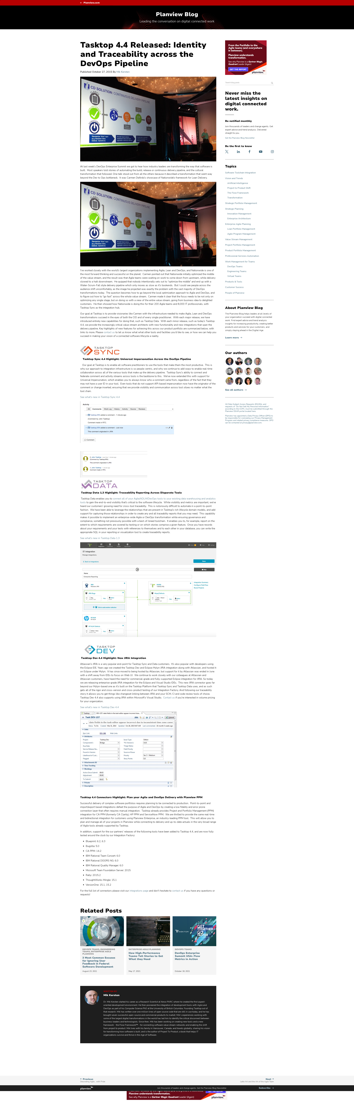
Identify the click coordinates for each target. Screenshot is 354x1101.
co (173, 890)
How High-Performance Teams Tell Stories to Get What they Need (146, 954)
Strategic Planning (234, 209)
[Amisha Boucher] (239, 384)
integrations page (139, 890)
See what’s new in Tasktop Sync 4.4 (100, 397)
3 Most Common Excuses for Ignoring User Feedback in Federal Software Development (98, 958)
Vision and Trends (234, 178)
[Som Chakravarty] (239, 365)
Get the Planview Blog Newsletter (240, 138)
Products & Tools (233, 281)
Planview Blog (177, 14)
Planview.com (92, 3)
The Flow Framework (238, 193)
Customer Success (234, 287)
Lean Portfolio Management (241, 229)
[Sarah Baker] (239, 374)
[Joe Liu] (248, 365)
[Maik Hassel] (230, 365)
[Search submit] (272, 83)
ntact (177, 890)
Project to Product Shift (239, 188)
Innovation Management (239, 213)
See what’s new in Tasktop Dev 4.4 (99, 707)
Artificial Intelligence (237, 183)
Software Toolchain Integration (240, 172)
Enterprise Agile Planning (238, 224)
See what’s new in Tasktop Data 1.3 (100, 538)
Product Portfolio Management (240, 250)
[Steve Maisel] (230, 384)
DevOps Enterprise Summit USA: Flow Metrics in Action (187, 954)
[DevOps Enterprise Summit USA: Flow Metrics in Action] (194, 931)
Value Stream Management (238, 239)
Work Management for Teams (240, 261)
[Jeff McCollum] (248, 374)
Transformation (235, 197)
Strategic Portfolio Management (241, 203)
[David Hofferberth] (257, 384)
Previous (92, 1080)
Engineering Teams (236, 271)
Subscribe (266, 1088)
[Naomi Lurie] (248, 384)
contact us (109, 332)
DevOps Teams (235, 266)
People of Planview (234, 293)
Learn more (233, 337)
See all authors (234, 390)
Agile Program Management (241, 234)
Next (257, 1080)
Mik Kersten (123, 72)
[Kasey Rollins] (257, 374)
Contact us (169, 697)
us (181, 890)
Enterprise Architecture (239, 218)
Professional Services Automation (242, 256)
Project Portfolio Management (240, 245)
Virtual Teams (234, 276)
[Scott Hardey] (257, 365)
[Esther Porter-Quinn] (230, 374)
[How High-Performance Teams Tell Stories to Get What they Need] (148, 931)
